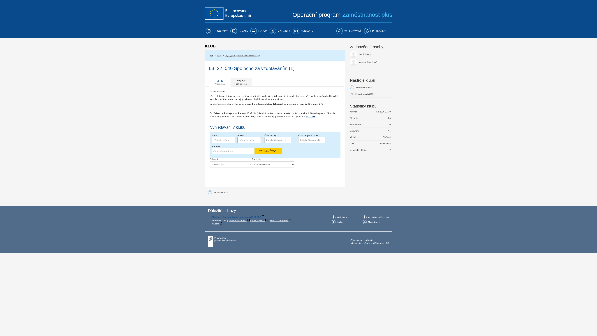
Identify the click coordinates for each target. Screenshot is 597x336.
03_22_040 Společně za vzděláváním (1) (242, 55)
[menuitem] (217, 31)
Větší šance (342, 217)
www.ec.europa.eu (279, 220)
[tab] (220, 82)
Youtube (340, 222)
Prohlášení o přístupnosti (378, 217)
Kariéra (215, 223)
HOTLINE (311, 116)
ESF (211, 55)
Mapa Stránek (374, 222)
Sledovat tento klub (363, 87)
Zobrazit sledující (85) (364, 94)
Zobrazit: (214, 159)
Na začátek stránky (221, 192)
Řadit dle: (256, 159)
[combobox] (223, 140)
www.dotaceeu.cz (238, 220)
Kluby (219, 55)
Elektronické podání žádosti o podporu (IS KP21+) (236, 217)
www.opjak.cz (258, 220)
